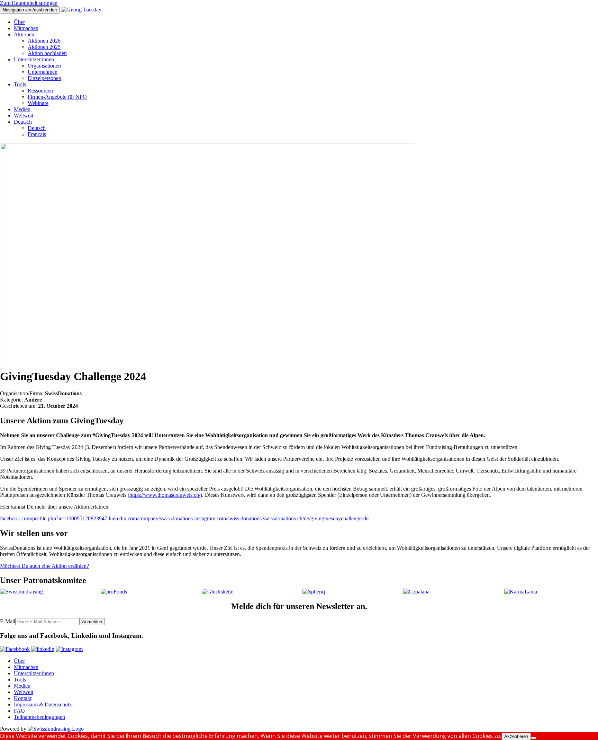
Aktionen (24, 34)
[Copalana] (416, 591)
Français (37, 134)
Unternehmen (42, 72)
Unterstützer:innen (34, 59)
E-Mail (7, 621)
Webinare (38, 103)
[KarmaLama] (520, 591)
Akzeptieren (516, 736)
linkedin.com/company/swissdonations (151, 518)
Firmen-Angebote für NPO (57, 97)
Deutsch (23, 122)
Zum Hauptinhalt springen (28, 3)
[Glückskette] (217, 591)
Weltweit (23, 115)
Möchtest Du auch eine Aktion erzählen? (44, 566)
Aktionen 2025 (44, 47)
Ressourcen (40, 91)
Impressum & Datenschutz (43, 704)
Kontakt (22, 698)
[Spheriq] (313, 591)
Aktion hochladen (47, 53)
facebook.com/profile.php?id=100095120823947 (53, 518)
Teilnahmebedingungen (39, 717)
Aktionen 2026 (44, 41)
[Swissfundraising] (21, 591)
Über (19, 22)
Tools (20, 84)
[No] (533, 738)
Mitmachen (26, 28)
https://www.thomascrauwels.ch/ (164, 495)
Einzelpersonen (44, 78)
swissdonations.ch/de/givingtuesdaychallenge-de (316, 518)
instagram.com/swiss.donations (228, 518)
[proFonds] (114, 591)
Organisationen (44, 66)
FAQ (19, 711)
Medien (22, 109)
